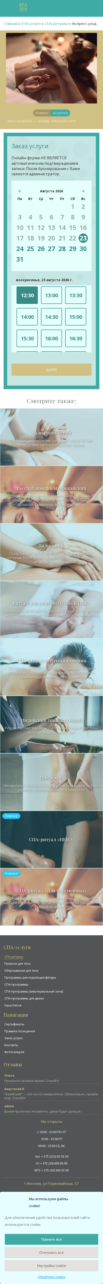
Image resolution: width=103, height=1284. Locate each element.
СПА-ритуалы (13, 957)
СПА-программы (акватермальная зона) (33, 991)
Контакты (11, 1045)
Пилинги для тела (17, 964)
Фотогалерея (14, 1052)
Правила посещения (19, 1031)
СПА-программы (16, 984)
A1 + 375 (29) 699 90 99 (51, 1163)
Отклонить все (51, 1252)
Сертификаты (14, 1024)
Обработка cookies (51, 1277)
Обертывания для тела (21, 971)
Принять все (51, 1239)
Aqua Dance (13, 1005)
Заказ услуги (13, 1038)
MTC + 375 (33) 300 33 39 (51, 1170)
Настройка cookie (51, 1266)
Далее (51, 369)
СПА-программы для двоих (24, 998)
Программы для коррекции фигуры (30, 978)
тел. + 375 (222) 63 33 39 (51, 1156)
